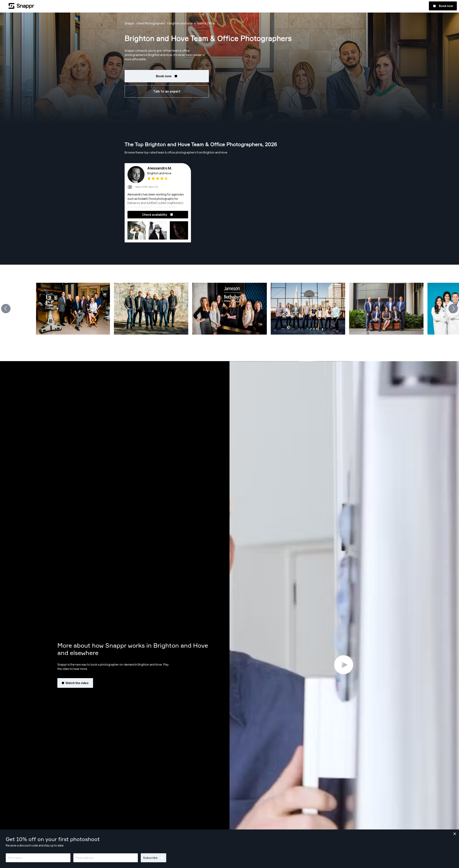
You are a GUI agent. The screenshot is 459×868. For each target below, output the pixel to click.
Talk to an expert (166, 91)
